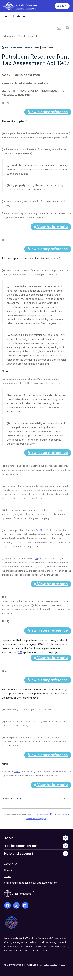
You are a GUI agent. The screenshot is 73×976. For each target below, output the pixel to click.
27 (37, 530)
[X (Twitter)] (16, 905)
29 (47, 530)
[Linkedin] (25, 905)
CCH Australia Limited (40, 815)
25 (39, 567)
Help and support (18, 854)
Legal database (14, 16)
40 (36, 558)
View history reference (48, 112)
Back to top (64, 799)
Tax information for (20, 846)
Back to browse (9, 36)
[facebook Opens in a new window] (7, 905)
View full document (13, 48)
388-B (17, 771)
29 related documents (28, 36)
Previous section (31, 48)
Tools (8, 838)
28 (41, 530)
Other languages (21, 893)
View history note (52, 226)
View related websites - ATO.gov (52, 965)
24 (34, 567)
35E (25, 395)
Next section (47, 48)
